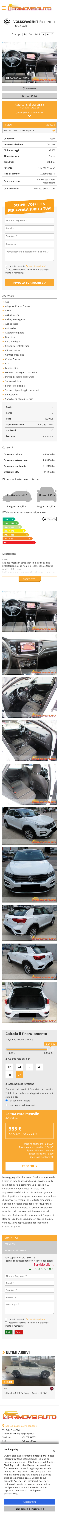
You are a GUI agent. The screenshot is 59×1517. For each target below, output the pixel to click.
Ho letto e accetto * (27, 266)
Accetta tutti (29, 1501)
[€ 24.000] (50, 1049)
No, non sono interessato (23, 1105)
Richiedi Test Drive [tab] (15, 1250)
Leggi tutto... (29, 579)
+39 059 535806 (42, 1269)
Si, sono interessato (20, 1100)
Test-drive (31, 95)
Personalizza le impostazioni (30, 1508)
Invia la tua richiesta (29, 283)
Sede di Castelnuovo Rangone (21, 1425)
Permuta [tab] (10, 1244)
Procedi (29, 1166)
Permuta (31, 88)
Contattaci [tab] (11, 1237)
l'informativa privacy (35, 266)
